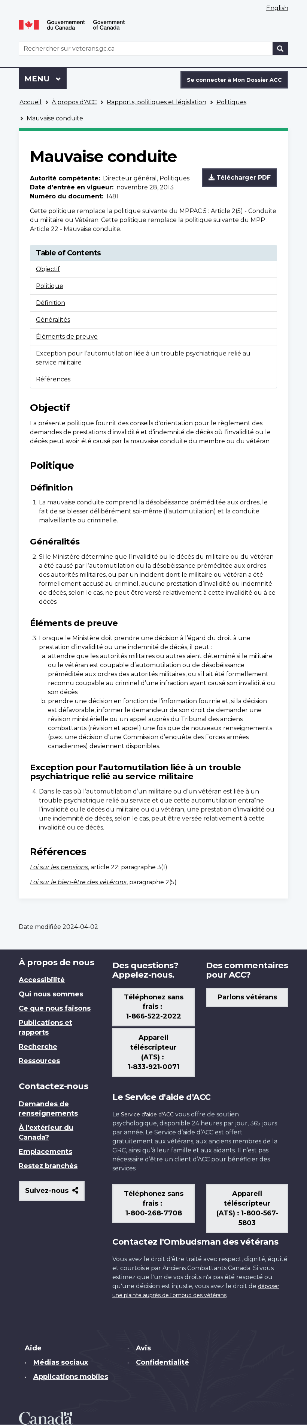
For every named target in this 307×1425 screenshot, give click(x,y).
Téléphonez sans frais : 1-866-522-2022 (153, 1007)
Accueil (30, 102)
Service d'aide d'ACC (147, 1114)
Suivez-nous (55, 1193)
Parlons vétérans (247, 997)
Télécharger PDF (243, 177)
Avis (143, 1348)
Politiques (231, 102)
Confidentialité (162, 1362)
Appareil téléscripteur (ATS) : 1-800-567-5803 (247, 1208)
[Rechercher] (280, 49)
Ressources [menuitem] (39, 1061)
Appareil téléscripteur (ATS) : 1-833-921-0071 (153, 1052)
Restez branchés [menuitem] (48, 1166)
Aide (33, 1348)
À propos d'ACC (74, 102)
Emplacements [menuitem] (45, 1152)
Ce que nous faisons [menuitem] (55, 1008)
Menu (45, 78)
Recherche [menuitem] (38, 1046)
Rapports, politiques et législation (156, 102)
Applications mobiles (70, 1376)
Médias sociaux (60, 1362)
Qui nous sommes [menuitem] (51, 994)
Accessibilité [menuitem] (42, 980)
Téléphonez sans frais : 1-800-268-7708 (153, 1203)
